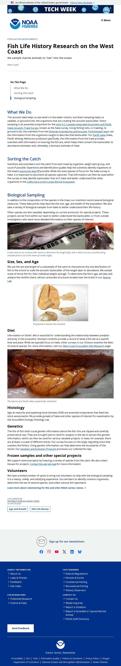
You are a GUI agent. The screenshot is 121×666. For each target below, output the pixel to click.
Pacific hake (99, 135)
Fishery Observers (76, 590)
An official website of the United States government (53, 2)
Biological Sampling (25, 98)
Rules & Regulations (77, 573)
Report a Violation (76, 607)
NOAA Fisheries (100, 662)
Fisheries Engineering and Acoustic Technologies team (79, 131)
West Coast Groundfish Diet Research (83, 346)
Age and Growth (17, 509)
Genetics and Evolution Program (38, 449)
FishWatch (16, 582)
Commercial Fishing (76, 582)
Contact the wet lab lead (43, 464)
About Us (15, 573)
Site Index (15, 586)
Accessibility (17, 658)
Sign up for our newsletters (66, 541)
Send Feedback (20, 628)
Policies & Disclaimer (72, 658)
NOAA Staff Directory (77, 619)
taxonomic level (28, 171)
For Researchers (16, 595)
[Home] (22, 23)
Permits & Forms (75, 577)
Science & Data (18, 603)
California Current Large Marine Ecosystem (51, 181)
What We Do (21, 88)
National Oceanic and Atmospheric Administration (66, 662)
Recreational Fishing (77, 586)
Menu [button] (107, 20)
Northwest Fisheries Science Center (23, 501)
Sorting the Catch (23, 93)
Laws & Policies (18, 577)
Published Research (21, 598)
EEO (28, 658)
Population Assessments (22, 39)
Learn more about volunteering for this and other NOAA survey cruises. (45, 487)
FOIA (35, 658)
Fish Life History (40, 509)
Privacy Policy (92, 658)
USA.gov (106, 658)
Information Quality (50, 658)
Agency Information (19, 570)
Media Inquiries (74, 603)
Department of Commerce (26, 662)
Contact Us (69, 595)
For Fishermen (71, 570)
